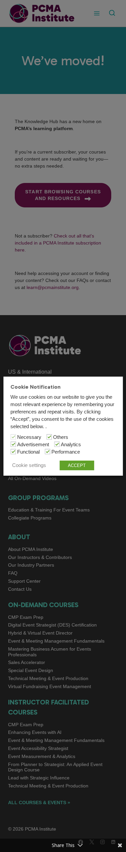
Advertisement (33, 444)
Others (60, 437)
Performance (65, 452)
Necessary (29, 437)
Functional (28, 452)
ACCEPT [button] (77, 465)
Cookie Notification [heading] (35, 386)
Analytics (71, 444)
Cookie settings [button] (29, 465)
